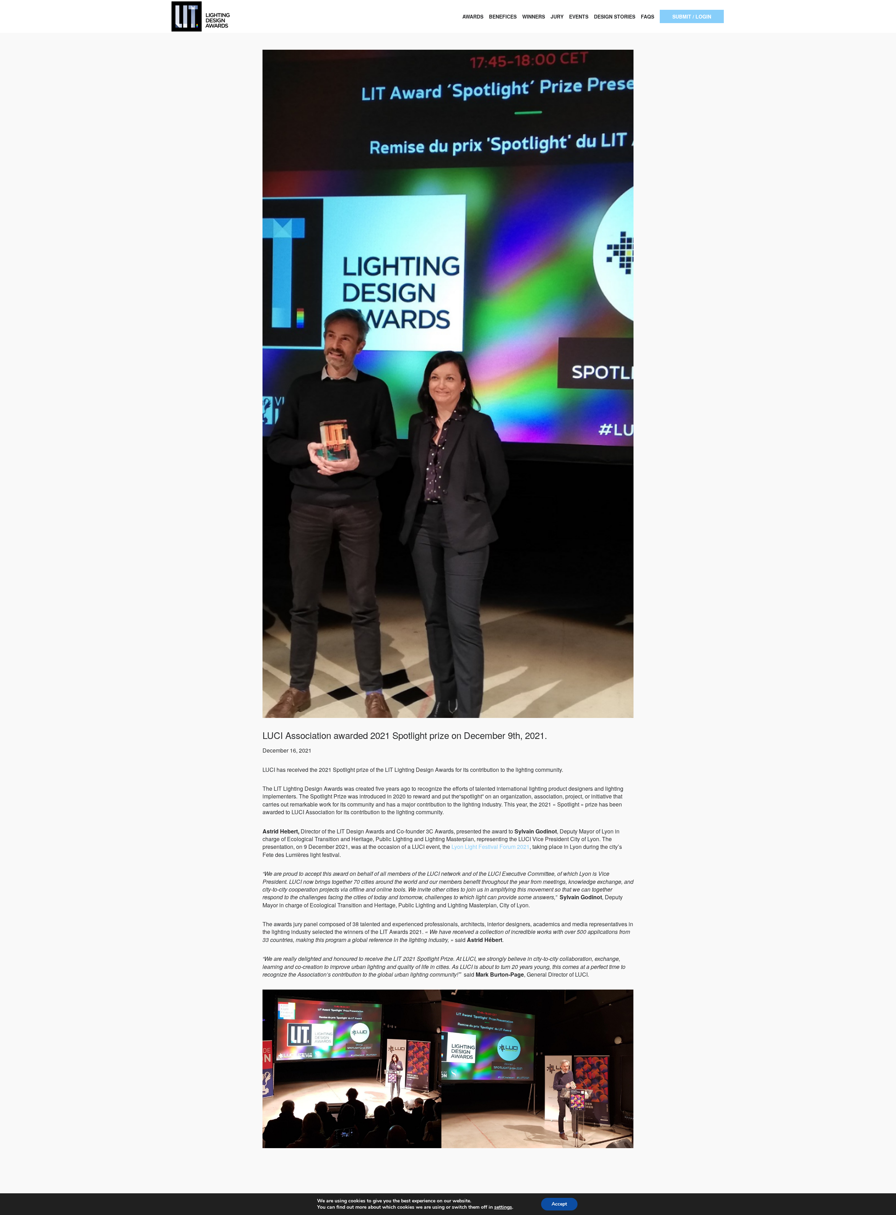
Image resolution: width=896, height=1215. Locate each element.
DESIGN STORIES (614, 16)
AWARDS (472, 16)
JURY (557, 16)
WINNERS (533, 16)
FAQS (647, 16)
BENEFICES (503, 16)
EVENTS (578, 16)
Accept (559, 1204)
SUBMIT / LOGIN (691, 16)
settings (503, 1207)
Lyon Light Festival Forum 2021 (490, 847)
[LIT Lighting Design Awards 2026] (224, 16)
